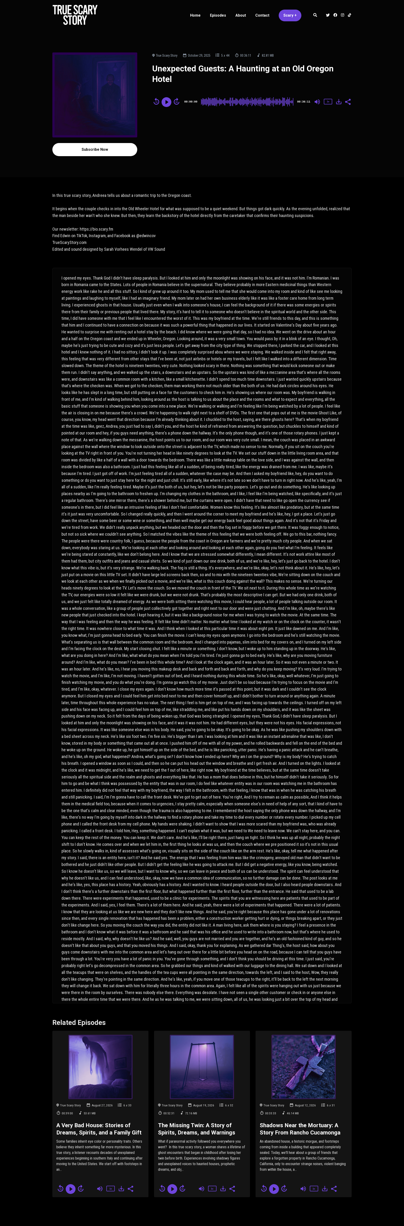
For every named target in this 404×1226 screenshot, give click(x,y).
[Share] (347, 101)
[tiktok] (349, 15)
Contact (262, 15)
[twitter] (328, 15)
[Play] (166, 102)
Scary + (290, 15)
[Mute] (317, 101)
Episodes (218, 15)
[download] (338, 101)
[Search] (315, 15)
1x (328, 101)
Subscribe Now (95, 149)
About (240, 15)
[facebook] (335, 15)
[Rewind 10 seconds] (156, 101)
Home (195, 15)
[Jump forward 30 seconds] (176, 101)
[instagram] (342, 15)
